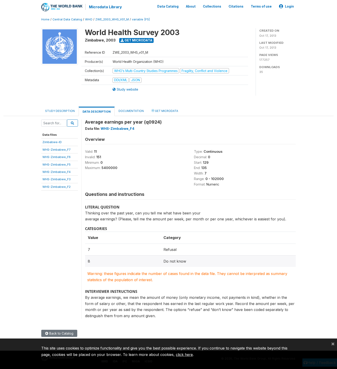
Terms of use (261, 6)
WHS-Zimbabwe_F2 (56, 187)
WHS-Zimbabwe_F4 (56, 172)
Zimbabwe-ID (52, 142)
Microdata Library (105, 7)
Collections (212, 6)
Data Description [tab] (97, 111)
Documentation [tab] (131, 111)
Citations (236, 6)
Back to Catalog (60, 333)
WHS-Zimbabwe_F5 (56, 164)
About (191, 6)
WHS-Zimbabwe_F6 (56, 157)
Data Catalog (168, 6)
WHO (88, 19)
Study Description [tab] (60, 111)
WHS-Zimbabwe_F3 (56, 179)
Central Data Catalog (67, 19)
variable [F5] (141, 19)
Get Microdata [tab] (166, 111)
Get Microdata (138, 40)
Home (45, 19)
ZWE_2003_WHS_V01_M (112, 19)
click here (184, 354)
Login (289, 6)
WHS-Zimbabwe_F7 (56, 149)
